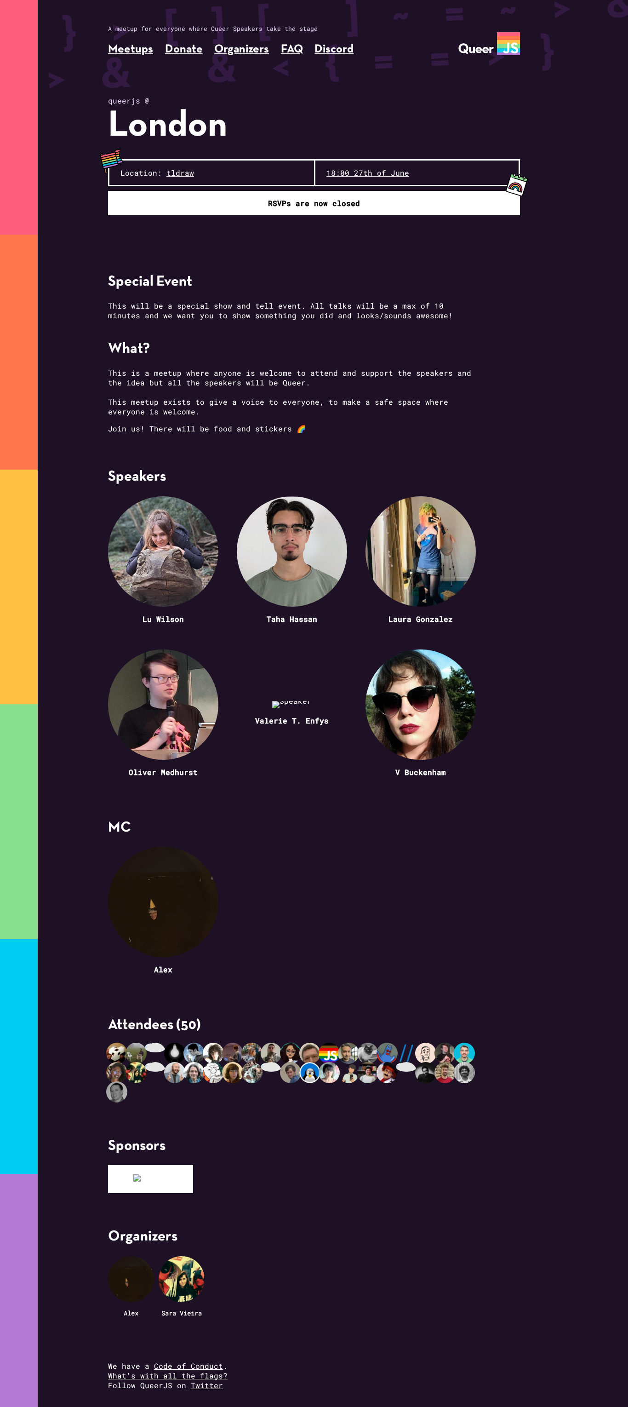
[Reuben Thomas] (156, 1067)
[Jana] (330, 1072)
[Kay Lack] (233, 1072)
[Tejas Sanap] (465, 1072)
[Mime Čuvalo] (175, 1053)
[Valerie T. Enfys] (272, 1067)
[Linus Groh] (310, 1072)
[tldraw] (150, 1179)
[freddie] (388, 1053)
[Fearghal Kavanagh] (465, 1053)
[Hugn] (137, 1053)
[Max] (117, 1053)
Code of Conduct (188, 1366)
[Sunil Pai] (195, 1053)
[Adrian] (272, 1053)
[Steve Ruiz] (253, 1072)
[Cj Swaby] (330, 1053)
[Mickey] (407, 1067)
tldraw (180, 173)
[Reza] (214, 1072)
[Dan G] (368, 1053)
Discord (334, 49)
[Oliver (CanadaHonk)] (446, 1053)
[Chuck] (310, 1053)
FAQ (292, 49)
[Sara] (137, 1072)
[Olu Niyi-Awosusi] (117, 1072)
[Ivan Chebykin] (407, 1053)
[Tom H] (446, 1072)
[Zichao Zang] (368, 1072)
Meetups (130, 49)
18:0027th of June (367, 173)
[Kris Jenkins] (195, 1072)
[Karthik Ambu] (349, 1072)
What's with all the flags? (168, 1375)
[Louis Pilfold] (426, 1053)
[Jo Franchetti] (388, 1072)
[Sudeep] (426, 1072)
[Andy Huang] (175, 1072)
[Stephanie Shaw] (291, 1053)
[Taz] (349, 1053)
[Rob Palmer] (117, 1092)
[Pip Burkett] (253, 1053)
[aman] (156, 1047)
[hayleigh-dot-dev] (233, 1053)
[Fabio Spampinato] (291, 1072)
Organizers (241, 49)
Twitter (207, 1385)
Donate (184, 49)
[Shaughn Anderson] (214, 1053)
